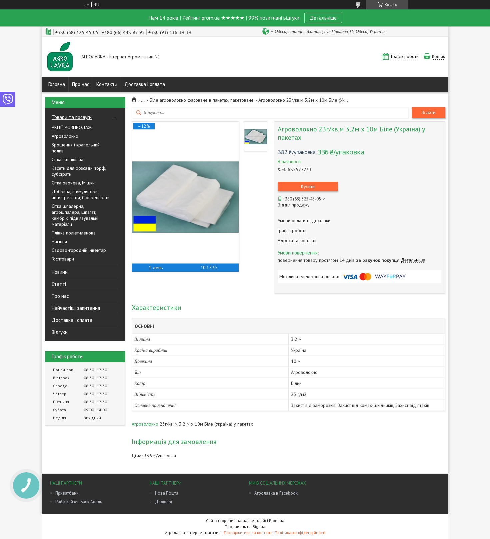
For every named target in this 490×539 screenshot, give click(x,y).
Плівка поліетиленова (74, 233)
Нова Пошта (166, 493)
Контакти (106, 84)
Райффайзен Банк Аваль (78, 502)
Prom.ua (276, 520)
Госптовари (63, 259)
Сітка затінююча (67, 159)
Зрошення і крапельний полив (76, 148)
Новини (60, 272)
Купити (308, 186)
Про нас (80, 84)
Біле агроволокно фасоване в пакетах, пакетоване (202, 100)
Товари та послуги (72, 117)
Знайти (428, 112)
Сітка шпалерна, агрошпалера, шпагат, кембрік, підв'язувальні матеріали (75, 215)
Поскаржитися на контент (248, 532)
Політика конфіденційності (300, 532)
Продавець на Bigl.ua (245, 526)
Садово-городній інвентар (79, 250)
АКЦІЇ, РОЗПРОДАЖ (72, 127)
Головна (56, 84)
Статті (59, 284)
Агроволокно (65, 136)
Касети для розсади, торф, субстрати (79, 171)
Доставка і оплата (144, 84)
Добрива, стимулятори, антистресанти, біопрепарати (81, 194)
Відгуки (60, 332)
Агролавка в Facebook (276, 493)
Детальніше (323, 17)
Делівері (163, 502)
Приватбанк (66, 493)
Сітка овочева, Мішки (73, 183)
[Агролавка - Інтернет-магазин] (60, 57)
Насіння (59, 241)
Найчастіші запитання (76, 308)
